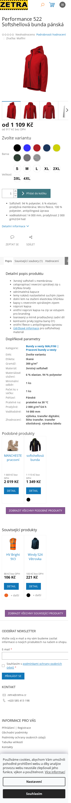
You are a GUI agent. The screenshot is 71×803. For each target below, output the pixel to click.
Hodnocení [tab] (52, 261)
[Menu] (62, 5)
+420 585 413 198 (19, 700)
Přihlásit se (13, 676)
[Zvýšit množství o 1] (15, 191)
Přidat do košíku (36, 193)
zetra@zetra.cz (17, 695)
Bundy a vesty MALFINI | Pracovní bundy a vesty (42, 348)
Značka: (15, 38)
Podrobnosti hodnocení (51, 34)
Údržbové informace (26, 328)
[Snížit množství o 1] (15, 195)
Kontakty (7, 747)
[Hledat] (42, 5)
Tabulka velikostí (12, 742)
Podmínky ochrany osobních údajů (24, 737)
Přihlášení (8, 728)
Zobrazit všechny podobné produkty (35, 510)
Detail (11, 586)
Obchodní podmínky (15, 732)
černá (28, 595)
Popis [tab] (8, 261)
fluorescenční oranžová (6, 595)
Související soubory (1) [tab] (29, 261)
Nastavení (34, 782)
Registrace (24, 728)
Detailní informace (13, 226)
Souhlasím (34, 794)
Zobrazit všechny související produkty (35, 613)
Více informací (55, 772)
